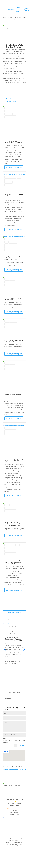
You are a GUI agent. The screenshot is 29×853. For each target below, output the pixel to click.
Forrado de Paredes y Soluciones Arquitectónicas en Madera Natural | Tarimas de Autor (14, 338)
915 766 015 (16, 801)
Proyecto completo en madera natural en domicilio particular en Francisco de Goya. (14, 568)
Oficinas (12, 505)
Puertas (6, 242)
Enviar (22, 745)
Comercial (7, 505)
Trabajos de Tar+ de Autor (10, 116)
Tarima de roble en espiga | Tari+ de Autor (14, 204)
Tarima (18, 111)
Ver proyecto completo (14, 167)
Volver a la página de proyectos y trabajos (12, 100)
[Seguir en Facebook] (14, 689)
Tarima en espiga (8, 113)
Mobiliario (18, 239)
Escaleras (12, 108)
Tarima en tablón (8, 247)
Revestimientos (13, 321)
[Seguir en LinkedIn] (11, 689)
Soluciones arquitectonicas (10, 111)
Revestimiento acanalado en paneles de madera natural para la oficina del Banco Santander (14, 521)
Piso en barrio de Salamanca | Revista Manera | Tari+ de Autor (14, 138)
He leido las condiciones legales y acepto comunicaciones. (14, 741)
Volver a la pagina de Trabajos (14, 613)
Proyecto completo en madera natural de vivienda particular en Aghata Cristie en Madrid (14, 255)
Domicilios (7, 108)
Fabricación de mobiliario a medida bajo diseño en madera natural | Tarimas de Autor (14, 296)
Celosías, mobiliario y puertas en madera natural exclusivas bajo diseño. (14, 462)
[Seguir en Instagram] (17, 689)
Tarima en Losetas (13, 244)
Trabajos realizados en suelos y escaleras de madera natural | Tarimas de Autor (14, 391)
